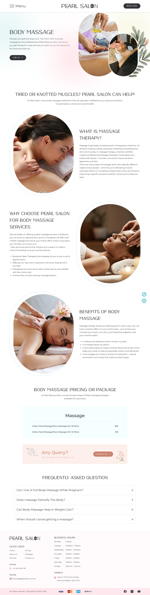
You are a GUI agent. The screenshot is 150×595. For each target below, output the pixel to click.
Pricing (28, 550)
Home (12, 550)
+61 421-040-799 (19, 568)
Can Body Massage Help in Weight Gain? (45, 509)
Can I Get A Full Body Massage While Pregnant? (50, 490)
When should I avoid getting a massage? (45, 519)
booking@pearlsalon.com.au (24, 579)
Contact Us (29, 558)
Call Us (16, 57)
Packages (29, 554)
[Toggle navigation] (12, 6)
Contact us (101, 454)
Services (13, 558)
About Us (13, 554)
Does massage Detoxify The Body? (41, 500)
